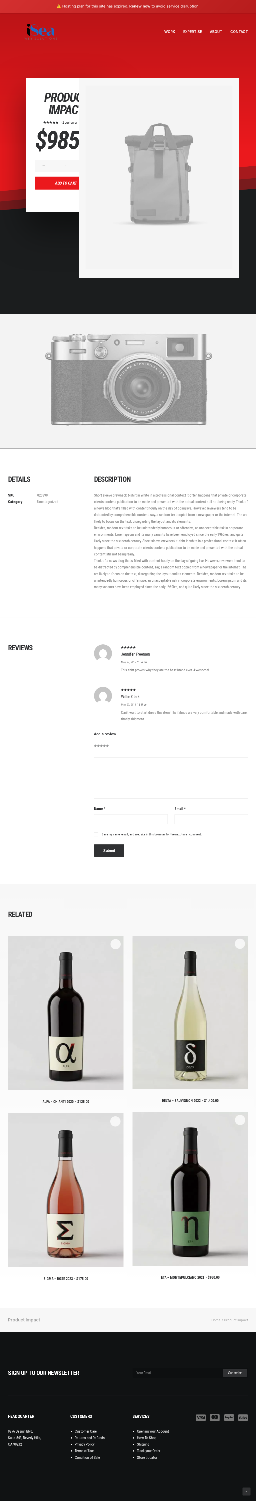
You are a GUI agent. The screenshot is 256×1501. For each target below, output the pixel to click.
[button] (44, 166)
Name (100, 808)
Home (216, 1320)
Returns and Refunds (90, 1438)
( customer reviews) (75, 122)
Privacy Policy (84, 1444)
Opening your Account (153, 1431)
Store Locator (147, 1457)
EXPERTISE (192, 31)
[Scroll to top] (246, 1491)
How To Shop (146, 1438)
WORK (169, 31)
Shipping (143, 1444)
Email (180, 808)
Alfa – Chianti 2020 (65, 1102)
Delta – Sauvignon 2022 (190, 1101)
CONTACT (239, 31)
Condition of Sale (87, 1457)
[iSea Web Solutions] (40, 32)
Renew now (139, 6)
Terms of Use (84, 1451)
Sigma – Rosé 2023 (66, 1279)
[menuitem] (171, 32)
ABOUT (216, 31)
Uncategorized (47, 502)
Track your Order (148, 1451)
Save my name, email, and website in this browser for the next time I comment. (152, 834)
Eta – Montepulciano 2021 (190, 1277)
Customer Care (86, 1431)
